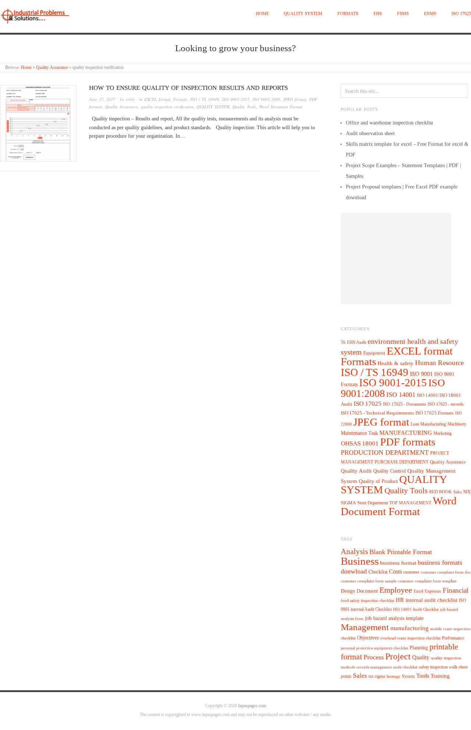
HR (400, 600)
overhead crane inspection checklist (410, 638)
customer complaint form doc (446, 572)
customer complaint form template (427, 581)
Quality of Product (378, 481)
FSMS (403, 13)
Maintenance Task (359, 433)
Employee (395, 590)
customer (411, 572)
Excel (418, 591)
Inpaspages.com (252, 705)
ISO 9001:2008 (266, 99)
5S (343, 342)
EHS (377, 13)
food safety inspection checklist (367, 601)
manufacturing (409, 628)
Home (262, 13)
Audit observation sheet (370, 133)
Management (365, 627)
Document (367, 591)
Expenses (433, 591)
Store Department (372, 502)
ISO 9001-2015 (235, 99)
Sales (457, 492)
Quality (420, 657)
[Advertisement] (396, 258)
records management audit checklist (387, 667)
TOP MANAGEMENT (410, 503)
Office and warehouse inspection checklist (389, 123)
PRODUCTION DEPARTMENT (385, 452)
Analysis (354, 551)
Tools (422, 676)
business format (398, 563)
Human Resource (439, 363)
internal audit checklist (431, 600)
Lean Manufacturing (428, 424)
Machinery (456, 424)
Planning (419, 647)
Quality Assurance (52, 67)
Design (348, 591)
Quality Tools (244, 106)
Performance (453, 638)
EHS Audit (356, 342)
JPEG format (294, 99)
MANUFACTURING (405, 433)
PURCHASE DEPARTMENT (401, 462)
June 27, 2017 (102, 99)
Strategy (393, 676)
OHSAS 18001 (360, 443)
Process (374, 657)
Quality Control (389, 471)
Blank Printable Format (400, 552)
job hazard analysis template (394, 618)
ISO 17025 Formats (434, 413)
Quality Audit (356, 471)
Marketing (442, 433)
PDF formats (407, 442)
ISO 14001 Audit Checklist (416, 609)
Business (360, 561)
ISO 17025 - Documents (404, 404)
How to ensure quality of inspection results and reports (188, 87)
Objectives (368, 638)
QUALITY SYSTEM (303, 13)
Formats (347, 13)
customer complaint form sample (369, 581)
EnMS (430, 13)
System (408, 676)
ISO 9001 (421, 374)
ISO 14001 (400, 394)
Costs (395, 571)
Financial (455, 590)
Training (440, 676)
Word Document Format (280, 106)
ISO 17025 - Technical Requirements (377, 413)
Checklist (377, 572)
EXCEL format (157, 99)
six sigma (376, 676)
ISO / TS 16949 (204, 99)
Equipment (374, 353)
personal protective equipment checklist (374, 648)
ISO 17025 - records (446, 404)
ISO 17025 (461, 13)
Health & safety (396, 363)
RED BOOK (440, 491)
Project (398, 656)
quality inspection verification (167, 106)
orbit (130, 99)
